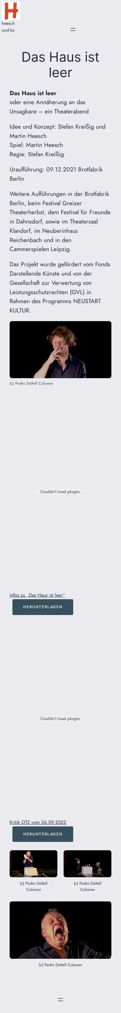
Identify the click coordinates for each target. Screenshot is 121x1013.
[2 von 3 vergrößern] (103, 858)
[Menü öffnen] (73, 29)
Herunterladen (42, 606)
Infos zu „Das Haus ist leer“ (37, 595)
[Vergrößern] (103, 329)
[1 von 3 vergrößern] (49, 858)
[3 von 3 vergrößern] (103, 909)
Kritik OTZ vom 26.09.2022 (38, 822)
